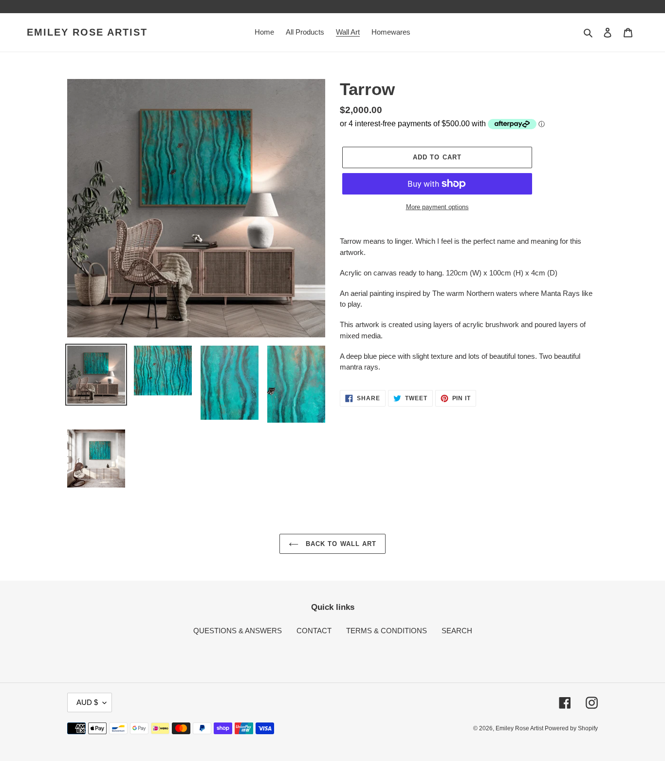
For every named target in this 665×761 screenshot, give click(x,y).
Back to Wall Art (339, 543)
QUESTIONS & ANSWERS (237, 630)
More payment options (437, 207)
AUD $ (87, 702)
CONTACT (314, 630)
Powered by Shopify (571, 728)
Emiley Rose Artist (87, 32)
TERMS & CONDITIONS (386, 630)
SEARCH (457, 630)
